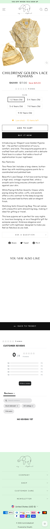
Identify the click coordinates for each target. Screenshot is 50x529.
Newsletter (24, 499)
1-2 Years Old (16, 99)
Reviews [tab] (9, 393)
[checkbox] (8, 411)
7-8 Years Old (33, 106)
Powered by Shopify (25, 527)
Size (25, 95)
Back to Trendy (26, 326)
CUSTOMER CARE (24, 491)
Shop (24, 483)
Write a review (25, 383)
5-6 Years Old (16, 106)
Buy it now (25, 135)
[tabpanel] (25, 422)
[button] (25, 363)
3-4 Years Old (33, 99)
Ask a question (25, 235)
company (24, 475)
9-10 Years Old (25, 113)
